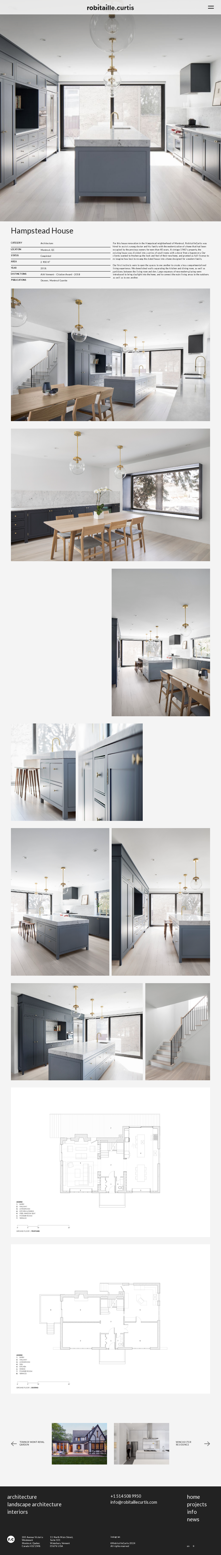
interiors (17, 1512)
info (192, 1512)
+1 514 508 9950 (125, 1496)
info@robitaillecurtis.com (133, 1502)
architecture (22, 1497)
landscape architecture (34, 1504)
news (193, 1519)
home (193, 1497)
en (188, 1546)
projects (197, 1504)
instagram (115, 1537)
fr (194, 1546)
